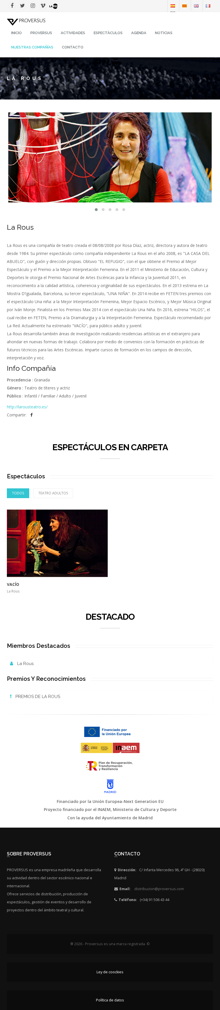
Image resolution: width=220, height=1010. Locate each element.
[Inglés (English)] (196, 5)
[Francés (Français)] (208, 5)
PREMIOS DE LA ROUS (37, 696)
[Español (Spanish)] (172, 5)
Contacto (72, 47)
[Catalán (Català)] (184, 5)
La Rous (25, 663)
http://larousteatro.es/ (27, 407)
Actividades (73, 33)
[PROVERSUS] (26, 21)
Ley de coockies (110, 972)
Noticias (163, 33)
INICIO (16, 33)
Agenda (138, 33)
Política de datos (110, 1000)
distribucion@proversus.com (159, 888)
